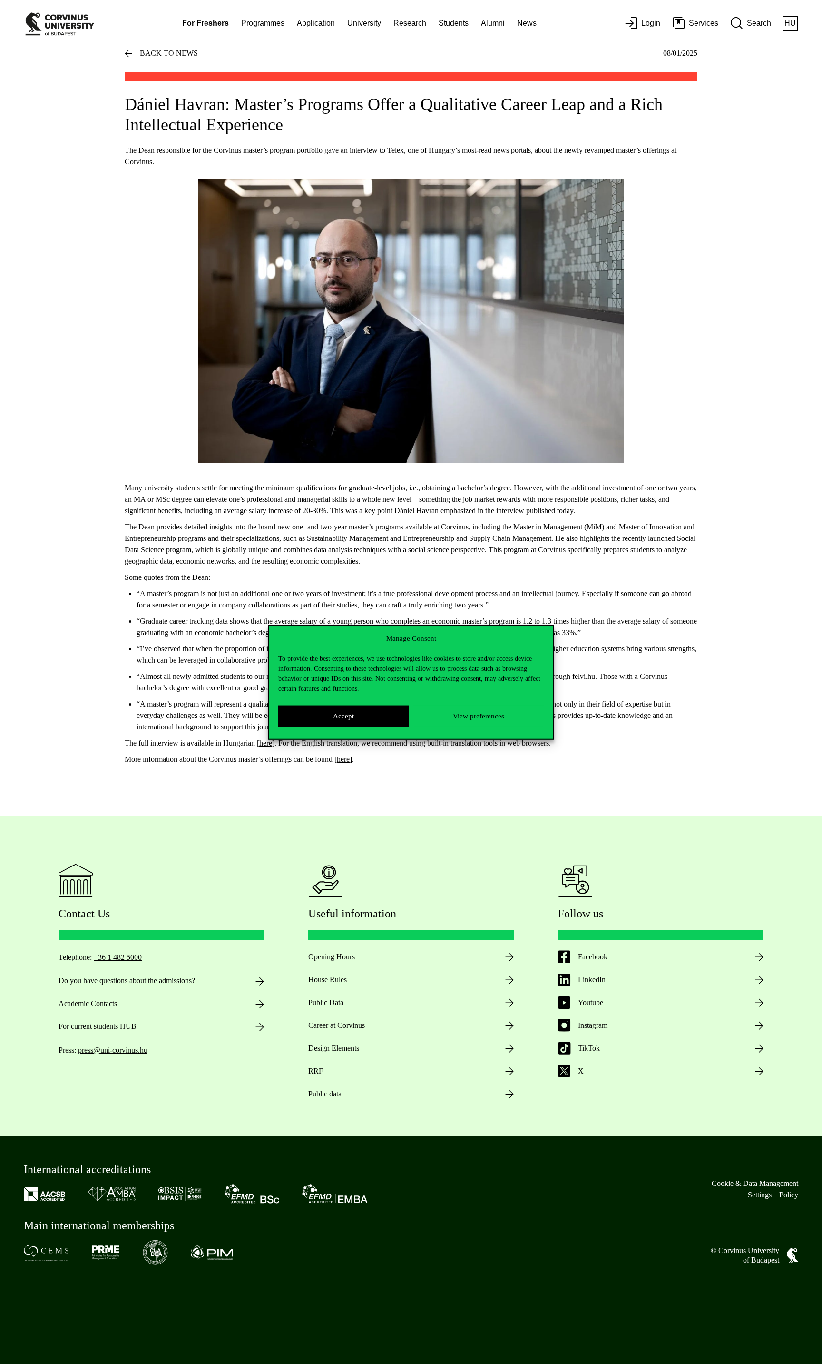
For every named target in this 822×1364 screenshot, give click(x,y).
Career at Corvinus (336, 1025)
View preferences (478, 715)
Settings (760, 1195)
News (527, 23)
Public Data (325, 1002)
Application (316, 23)
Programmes (262, 23)
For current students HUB (98, 1026)
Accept (343, 715)
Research (409, 23)
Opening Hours (331, 957)
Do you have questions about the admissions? (127, 980)
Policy (788, 1195)
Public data (325, 1094)
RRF (315, 1071)
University (364, 23)
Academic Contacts (88, 1003)
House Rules (327, 980)
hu (790, 23)
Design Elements (333, 1048)
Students (454, 23)
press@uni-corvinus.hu (112, 1050)
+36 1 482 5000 (118, 957)
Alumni (493, 23)
